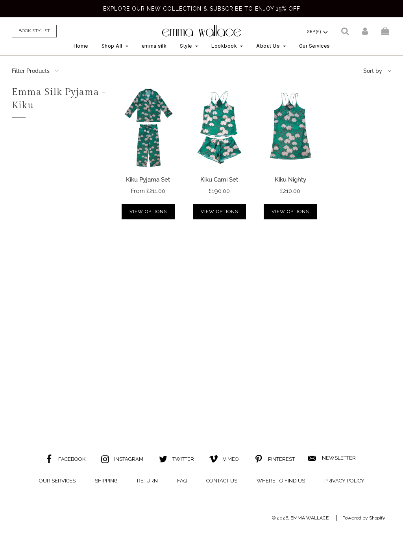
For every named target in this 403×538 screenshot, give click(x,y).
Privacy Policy (344, 481)
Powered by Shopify (363, 518)
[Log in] (365, 31)
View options (148, 211)
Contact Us (221, 481)
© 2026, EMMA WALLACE (300, 518)
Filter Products (31, 71)
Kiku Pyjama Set (148, 179)
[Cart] (386, 31)
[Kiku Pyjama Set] (148, 127)
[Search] (345, 31)
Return (147, 481)
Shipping (106, 481)
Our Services (314, 46)
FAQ (182, 481)
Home (81, 46)
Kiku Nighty (290, 179)
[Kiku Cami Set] (219, 127)
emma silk (154, 46)
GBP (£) (314, 32)
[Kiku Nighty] (290, 127)
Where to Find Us (281, 481)
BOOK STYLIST (34, 30)
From (148, 191)
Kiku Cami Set (219, 179)
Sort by (372, 71)
